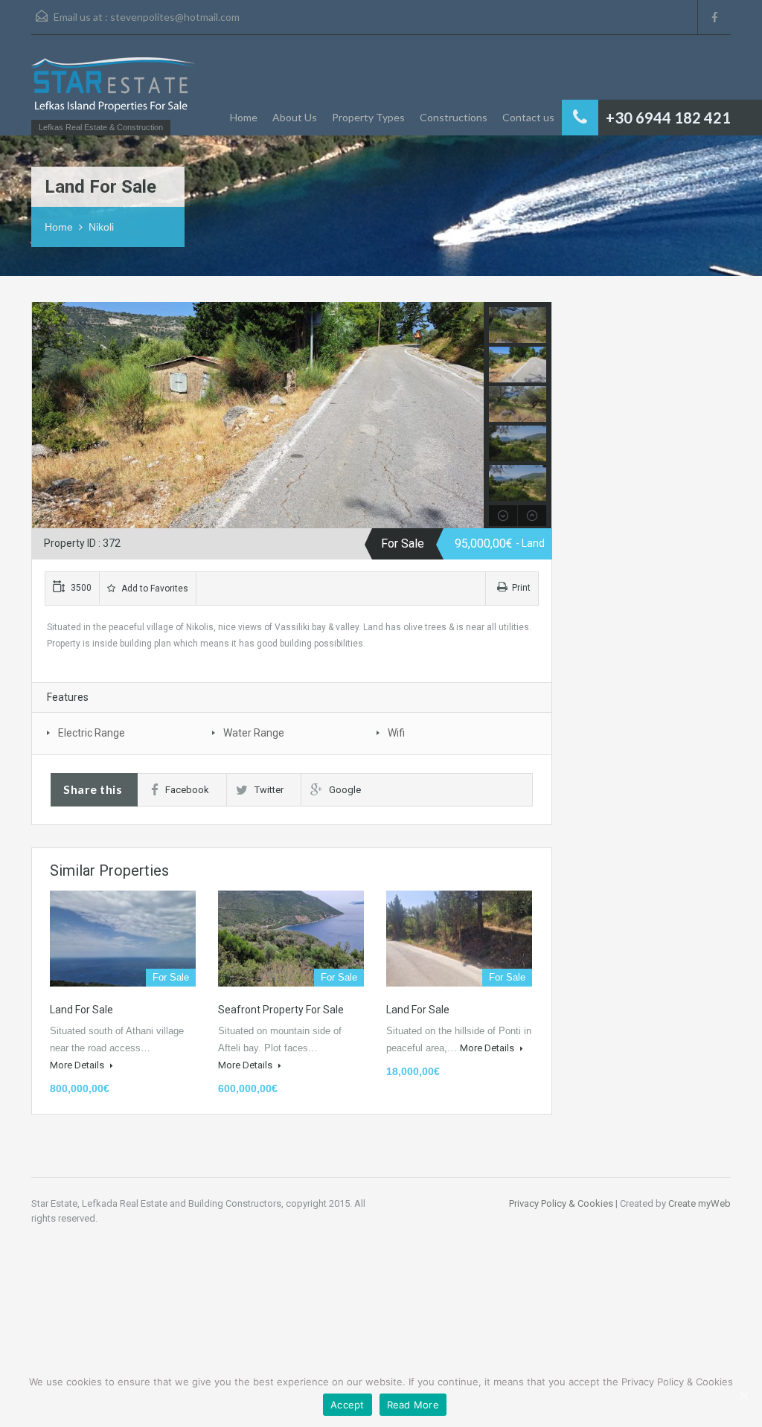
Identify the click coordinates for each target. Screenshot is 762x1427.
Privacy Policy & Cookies (561, 1203)
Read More (413, 1405)
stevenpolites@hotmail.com (175, 16)
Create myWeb (699, 1203)
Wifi (396, 733)
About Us (294, 117)
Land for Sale (81, 1010)
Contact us (528, 117)
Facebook (187, 789)
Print (521, 588)
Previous (45, 415)
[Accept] (743, 1395)
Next (471, 415)
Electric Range (91, 733)
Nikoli (101, 227)
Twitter (269, 789)
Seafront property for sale (281, 1010)
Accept (347, 1405)
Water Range (253, 733)
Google (345, 789)
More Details (78, 1065)
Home (243, 117)
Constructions (453, 117)
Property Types (368, 117)
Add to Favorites (153, 588)
